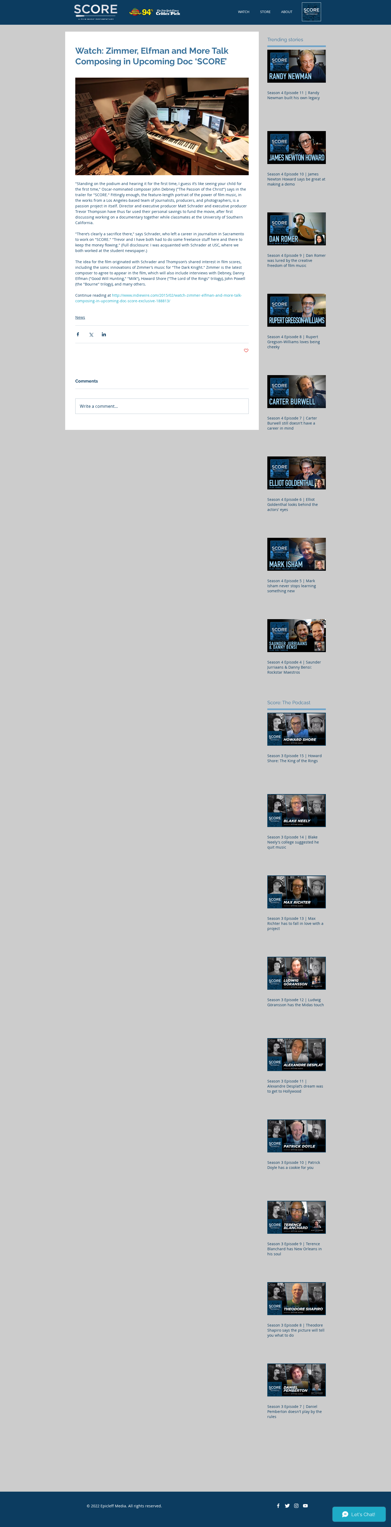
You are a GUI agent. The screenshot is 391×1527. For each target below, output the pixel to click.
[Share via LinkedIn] (103, 334)
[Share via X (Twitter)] (90, 334)
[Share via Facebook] (77, 334)
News (80, 317)
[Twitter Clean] (287, 1506)
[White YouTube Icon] (305, 1506)
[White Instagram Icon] (296, 1506)
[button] (287, 12)
